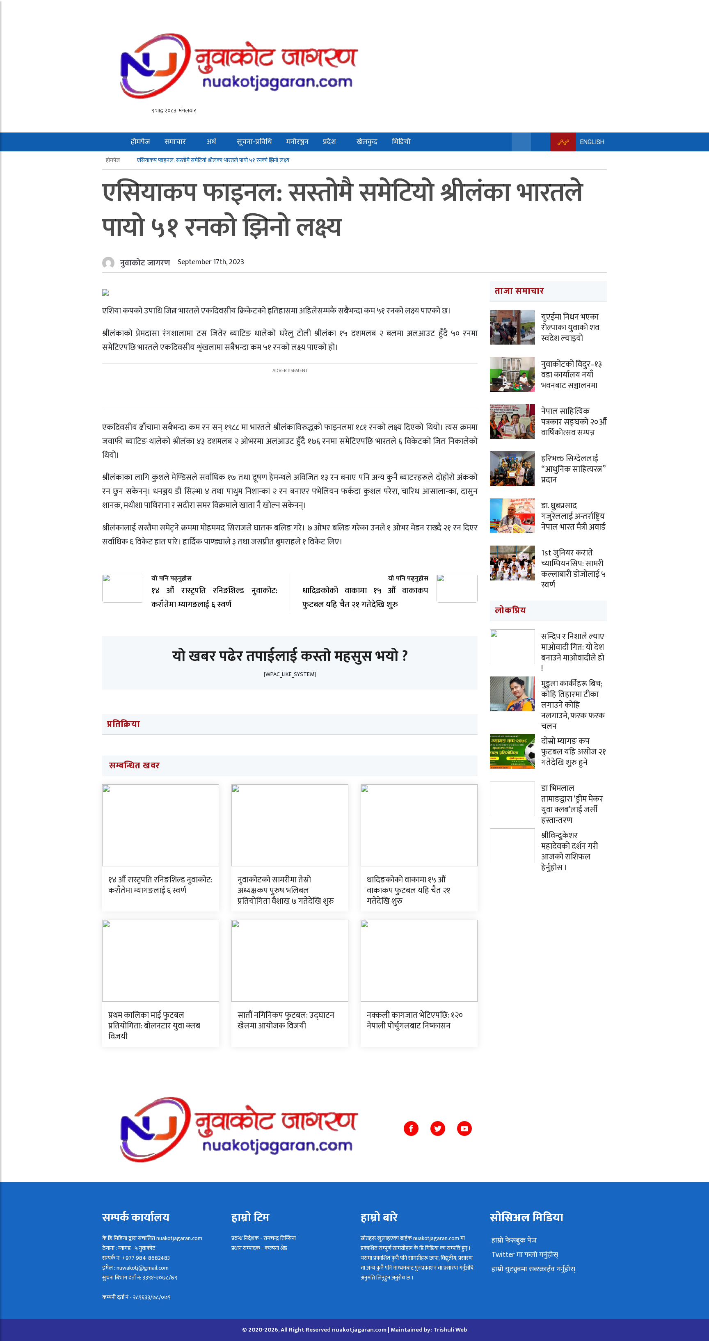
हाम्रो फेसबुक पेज (513, 1240)
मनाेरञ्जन (297, 142)
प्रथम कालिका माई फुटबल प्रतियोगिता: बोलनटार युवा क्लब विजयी (154, 1026)
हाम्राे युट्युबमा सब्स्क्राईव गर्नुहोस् (532, 1269)
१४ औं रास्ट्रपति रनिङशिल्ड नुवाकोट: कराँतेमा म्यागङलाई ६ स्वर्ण (160, 885)
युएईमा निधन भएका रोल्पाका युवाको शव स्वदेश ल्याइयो (570, 327)
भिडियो (401, 142)
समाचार (175, 142)
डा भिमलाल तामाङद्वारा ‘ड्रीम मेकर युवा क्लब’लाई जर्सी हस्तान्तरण (572, 804)
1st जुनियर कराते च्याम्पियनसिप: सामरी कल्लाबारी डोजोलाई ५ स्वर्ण (573, 569)
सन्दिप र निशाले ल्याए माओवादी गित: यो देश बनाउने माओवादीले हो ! (572, 653)
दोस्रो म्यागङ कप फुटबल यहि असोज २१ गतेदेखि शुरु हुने (573, 752)
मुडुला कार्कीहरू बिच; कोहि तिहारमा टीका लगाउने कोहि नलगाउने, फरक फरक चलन (573, 705)
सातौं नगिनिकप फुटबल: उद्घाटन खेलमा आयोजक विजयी (286, 1020)
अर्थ (211, 142)
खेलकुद (367, 142)
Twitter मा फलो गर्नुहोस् (524, 1255)
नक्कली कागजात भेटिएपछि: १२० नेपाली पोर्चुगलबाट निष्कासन (415, 1020)
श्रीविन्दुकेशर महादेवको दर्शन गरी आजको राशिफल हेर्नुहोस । (569, 852)
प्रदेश (329, 142)
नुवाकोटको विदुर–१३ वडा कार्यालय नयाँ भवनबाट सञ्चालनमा (571, 375)
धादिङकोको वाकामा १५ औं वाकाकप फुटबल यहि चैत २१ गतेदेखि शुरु (409, 890)
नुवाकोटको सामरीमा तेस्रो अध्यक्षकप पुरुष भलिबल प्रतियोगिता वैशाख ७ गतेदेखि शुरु (286, 890)
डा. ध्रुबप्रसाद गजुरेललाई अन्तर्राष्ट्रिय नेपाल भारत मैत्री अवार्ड (573, 516)
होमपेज (140, 142)
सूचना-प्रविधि (254, 142)
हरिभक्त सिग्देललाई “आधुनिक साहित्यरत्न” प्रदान (573, 469)
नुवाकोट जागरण (145, 263)
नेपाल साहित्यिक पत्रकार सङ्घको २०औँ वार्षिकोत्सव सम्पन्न (574, 422)
